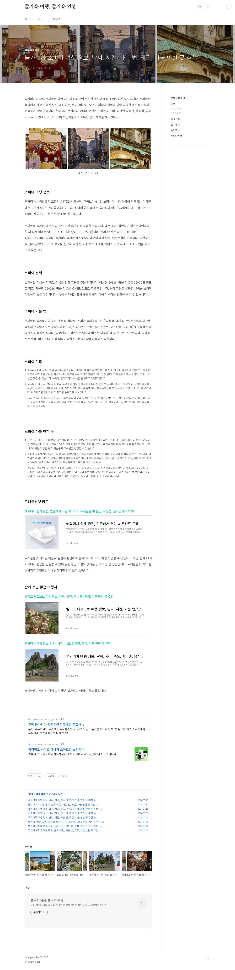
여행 (31, 794)
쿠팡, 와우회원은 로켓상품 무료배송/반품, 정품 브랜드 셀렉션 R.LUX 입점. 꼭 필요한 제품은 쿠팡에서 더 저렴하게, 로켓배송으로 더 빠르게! (88, 731)
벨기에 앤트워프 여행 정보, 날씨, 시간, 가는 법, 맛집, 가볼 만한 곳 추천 (64, 821)
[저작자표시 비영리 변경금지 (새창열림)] (62, 776)
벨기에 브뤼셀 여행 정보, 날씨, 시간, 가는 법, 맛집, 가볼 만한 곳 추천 (63, 830)
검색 (199, 6)
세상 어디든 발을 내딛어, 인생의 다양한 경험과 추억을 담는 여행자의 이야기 (68, 905)
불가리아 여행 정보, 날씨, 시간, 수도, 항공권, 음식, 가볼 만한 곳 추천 (68, 643)
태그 (40, 19)
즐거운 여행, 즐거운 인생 (50, 6)
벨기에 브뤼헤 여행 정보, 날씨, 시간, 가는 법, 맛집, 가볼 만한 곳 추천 (63, 826)
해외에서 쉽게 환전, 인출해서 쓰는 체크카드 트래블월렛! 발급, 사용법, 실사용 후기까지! (79, 511)
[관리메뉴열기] (229, 6)
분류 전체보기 (178, 98)
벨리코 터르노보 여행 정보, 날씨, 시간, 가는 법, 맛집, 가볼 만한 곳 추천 (69, 596)
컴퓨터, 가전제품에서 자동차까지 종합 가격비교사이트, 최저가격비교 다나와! (72, 754)
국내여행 (176, 108)
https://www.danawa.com (43, 744)
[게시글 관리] (39, 776)
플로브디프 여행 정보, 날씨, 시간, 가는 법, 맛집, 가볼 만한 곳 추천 (61, 804)
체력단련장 (176, 136)
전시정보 (175, 124)
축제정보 (175, 118)
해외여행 (40, 794)
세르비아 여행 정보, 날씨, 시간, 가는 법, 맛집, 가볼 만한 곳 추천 (60, 800)
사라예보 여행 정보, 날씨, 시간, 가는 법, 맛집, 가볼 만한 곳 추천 (60, 813)
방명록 (57, 19)
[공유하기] (35, 776)
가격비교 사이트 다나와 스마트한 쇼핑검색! (56, 749)
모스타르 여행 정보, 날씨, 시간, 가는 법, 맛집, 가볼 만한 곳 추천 (60, 817)
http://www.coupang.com (43, 719)
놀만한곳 (175, 130)
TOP (207, 958)
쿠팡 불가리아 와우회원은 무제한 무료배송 (56, 724)
